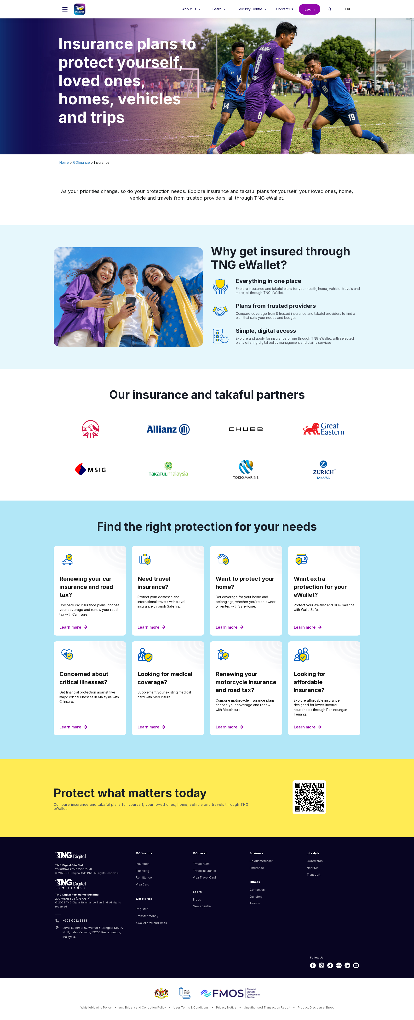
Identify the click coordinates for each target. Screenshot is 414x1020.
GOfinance (81, 162)
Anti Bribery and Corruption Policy (142, 1007)
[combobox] (347, 9)
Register (142, 909)
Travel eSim (201, 864)
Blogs (197, 899)
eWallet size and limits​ (151, 923)
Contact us (257, 889)
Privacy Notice (226, 1007)
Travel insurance (204, 871)
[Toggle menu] (65, 9)
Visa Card (142, 884)
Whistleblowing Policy (96, 1007)
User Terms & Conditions (191, 1007)
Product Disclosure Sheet (316, 1007)
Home (64, 162)
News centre (202, 906)
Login (310, 9)
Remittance (144, 877)
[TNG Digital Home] (80, 9)
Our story (256, 896)
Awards (255, 903)
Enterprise (257, 868)
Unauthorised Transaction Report (267, 1007)
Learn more (70, 627)
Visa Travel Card (204, 877)
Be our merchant (261, 861)
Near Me (313, 868)
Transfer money (147, 916)
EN (347, 9)
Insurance (143, 864)
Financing (142, 871)
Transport (313, 874)
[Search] (330, 9)
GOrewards (315, 861)
